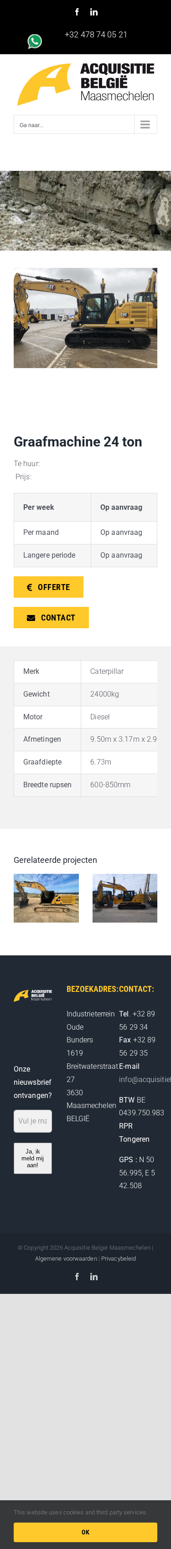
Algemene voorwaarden (66, 1258)
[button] (20, 899)
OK (85, 1532)
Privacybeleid (118, 1258)
